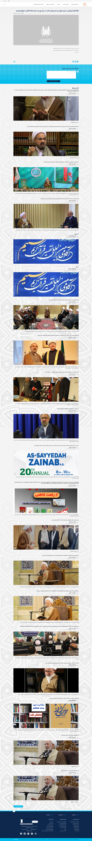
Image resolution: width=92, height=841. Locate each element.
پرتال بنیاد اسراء (70, 839)
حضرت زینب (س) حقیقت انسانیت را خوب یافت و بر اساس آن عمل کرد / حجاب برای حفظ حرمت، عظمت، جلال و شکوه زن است (56, 445)
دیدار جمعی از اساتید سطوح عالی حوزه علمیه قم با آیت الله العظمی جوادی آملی (65, 520)
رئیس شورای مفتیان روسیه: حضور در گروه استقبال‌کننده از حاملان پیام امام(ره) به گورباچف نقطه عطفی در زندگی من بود (58, 335)
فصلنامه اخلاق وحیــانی (62, 826)
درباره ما (58, 4)
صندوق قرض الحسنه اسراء (49, 829)
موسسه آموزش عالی (50, 824)
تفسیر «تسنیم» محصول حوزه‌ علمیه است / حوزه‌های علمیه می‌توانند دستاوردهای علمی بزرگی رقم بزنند (61, 162)
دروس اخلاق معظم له (76, 824)
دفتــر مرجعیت (51, 823)
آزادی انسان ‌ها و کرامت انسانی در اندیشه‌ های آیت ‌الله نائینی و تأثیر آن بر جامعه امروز (64, 300)
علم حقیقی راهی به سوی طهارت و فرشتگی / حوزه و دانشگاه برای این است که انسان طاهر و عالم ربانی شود (60, 555)
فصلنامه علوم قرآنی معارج (62, 824)
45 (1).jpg (76, 234)
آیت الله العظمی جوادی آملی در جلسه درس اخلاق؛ (70, 735)
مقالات (65, 829)
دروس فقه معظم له (76, 826)
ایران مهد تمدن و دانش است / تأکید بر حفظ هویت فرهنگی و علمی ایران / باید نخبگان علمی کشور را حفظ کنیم (60, 198)
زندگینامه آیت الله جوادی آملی (74, 821)
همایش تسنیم (77, 830)
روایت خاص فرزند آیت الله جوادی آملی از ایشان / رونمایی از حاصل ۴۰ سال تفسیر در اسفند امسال (62, 372)
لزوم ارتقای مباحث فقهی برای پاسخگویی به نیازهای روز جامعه (68, 409)
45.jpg (77, 267)
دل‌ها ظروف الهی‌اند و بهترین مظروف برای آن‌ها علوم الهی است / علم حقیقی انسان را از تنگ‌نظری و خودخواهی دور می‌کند (58, 591)
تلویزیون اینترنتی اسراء (50, 826)
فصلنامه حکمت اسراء (63, 827)
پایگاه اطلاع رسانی (18, 806)
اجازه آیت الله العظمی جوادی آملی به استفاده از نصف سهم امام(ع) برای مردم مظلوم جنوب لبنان (62, 663)
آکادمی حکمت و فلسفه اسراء (38, 4)
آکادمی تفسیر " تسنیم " (50, 4)
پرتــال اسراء (51, 821)
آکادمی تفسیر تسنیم (63, 830)
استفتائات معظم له (76, 827)
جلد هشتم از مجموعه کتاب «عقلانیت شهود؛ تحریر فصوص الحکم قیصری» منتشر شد (64, 698)
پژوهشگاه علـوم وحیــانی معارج (61, 821)
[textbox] (61, 75)
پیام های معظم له (76, 829)
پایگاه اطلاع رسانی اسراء (62, 823)
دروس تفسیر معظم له (76, 823)
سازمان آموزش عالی (74, 4)
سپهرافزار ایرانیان (15, 839)
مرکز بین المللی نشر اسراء (49, 827)
